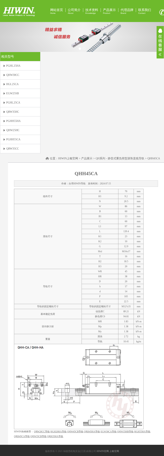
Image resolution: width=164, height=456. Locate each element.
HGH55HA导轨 (142, 431)
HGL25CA (12, 84)
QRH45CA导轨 (22, 436)
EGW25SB (12, 93)
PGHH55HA (13, 121)
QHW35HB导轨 (125, 431)
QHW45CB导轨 (75, 431)
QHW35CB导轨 (38, 436)
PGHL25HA (13, 65)
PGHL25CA (13, 102)
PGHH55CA (13, 139)
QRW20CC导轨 (42, 431)
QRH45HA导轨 (92, 431)
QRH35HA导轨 (55, 436)
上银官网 (114, 451)
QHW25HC (12, 130)
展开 (160, 42)
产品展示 (86, 158)
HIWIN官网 (103, 451)
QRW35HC (12, 111)
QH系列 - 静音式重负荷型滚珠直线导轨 (120, 158)
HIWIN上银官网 (68, 158)
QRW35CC (12, 148)
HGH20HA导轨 (58, 431)
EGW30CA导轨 (109, 431)
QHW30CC (12, 74)
